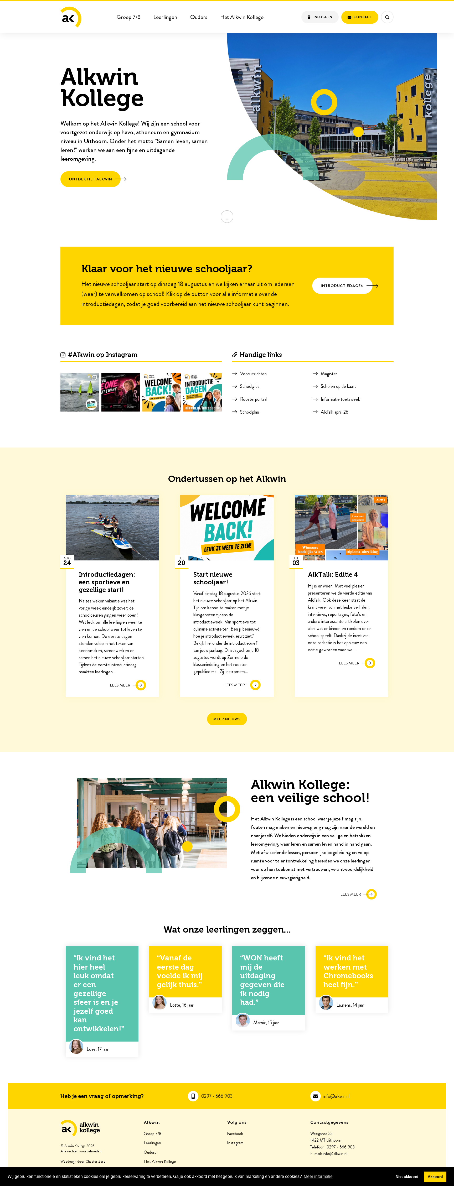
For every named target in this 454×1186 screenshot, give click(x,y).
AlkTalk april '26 (334, 412)
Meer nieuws (227, 719)
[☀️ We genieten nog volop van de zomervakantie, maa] (202, 392)
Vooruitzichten (253, 373)
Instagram (235, 1143)
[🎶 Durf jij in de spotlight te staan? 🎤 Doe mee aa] (120, 392)
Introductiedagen (342, 286)
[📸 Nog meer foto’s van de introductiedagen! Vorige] (79, 392)
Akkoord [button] (435, 1176)
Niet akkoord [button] (407, 1176)
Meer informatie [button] (318, 1176)
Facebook (235, 1133)
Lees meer (350, 894)
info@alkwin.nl (336, 1096)
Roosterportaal (253, 399)
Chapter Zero (95, 1161)
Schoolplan (249, 412)
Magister (329, 373)
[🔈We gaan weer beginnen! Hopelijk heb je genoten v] (161, 392)
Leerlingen (165, 17)
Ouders (198, 17)
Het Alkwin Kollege (242, 17)
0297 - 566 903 (217, 1096)
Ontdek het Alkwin (90, 179)
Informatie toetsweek (340, 399)
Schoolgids (249, 386)
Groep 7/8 (129, 17)
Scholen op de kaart (338, 386)
